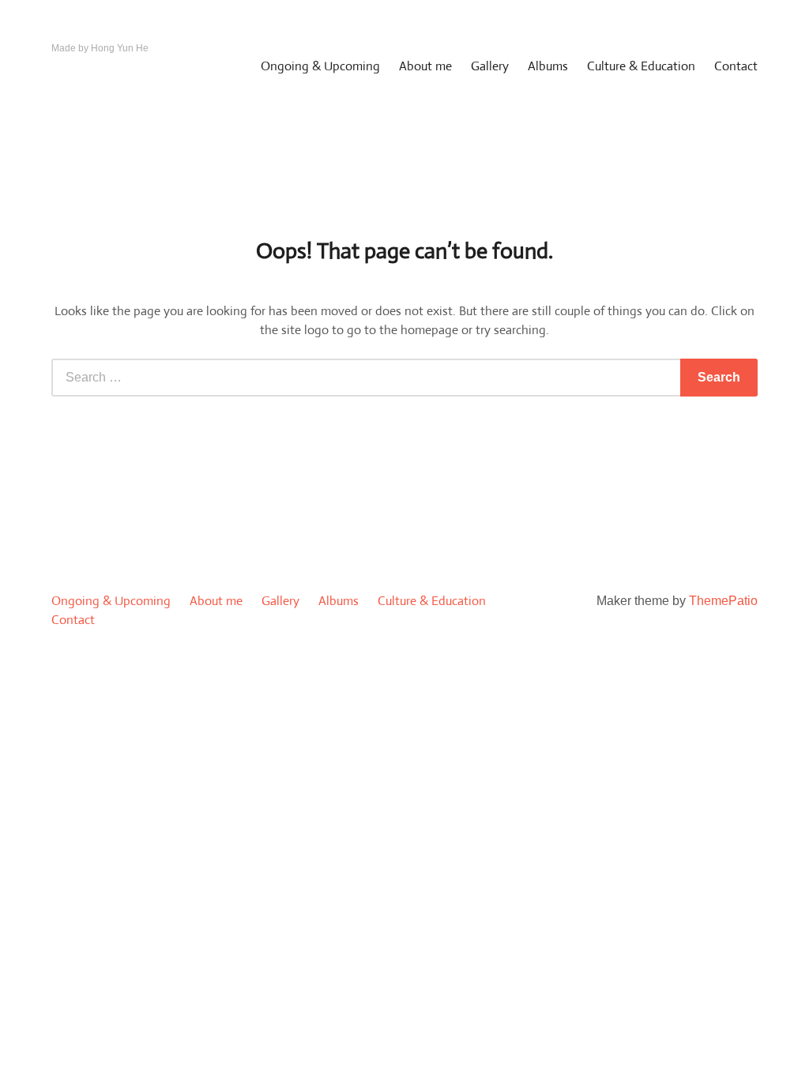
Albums (548, 66)
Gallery (490, 66)
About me (425, 66)
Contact (736, 66)
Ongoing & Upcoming (320, 66)
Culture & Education (641, 66)
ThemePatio (723, 600)
